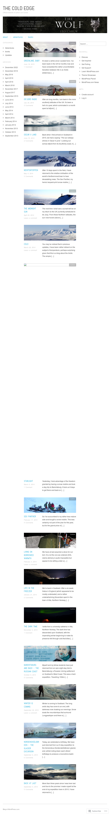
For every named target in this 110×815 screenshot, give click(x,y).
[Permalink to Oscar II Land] (50, 124)
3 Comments (28, 105)
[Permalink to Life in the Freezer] (50, 577)
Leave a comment (30, 218)
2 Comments (28, 141)
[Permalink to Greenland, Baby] (50, 50)
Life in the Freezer (29, 590)
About (5, 37)
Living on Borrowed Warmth (29, 555)
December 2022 (11, 67)
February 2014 (11, 121)
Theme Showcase (89, 75)
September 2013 (11, 135)
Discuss (85, 57)
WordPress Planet (89, 78)
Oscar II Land (30, 134)
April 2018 (9, 81)
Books (30, 37)
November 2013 (11, 128)
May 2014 (9, 110)
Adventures (18, 37)
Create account (88, 94)
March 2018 (9, 85)
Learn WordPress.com (90, 71)
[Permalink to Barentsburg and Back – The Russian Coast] (50, 654)
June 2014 (9, 107)
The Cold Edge (19, 8)
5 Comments (28, 522)
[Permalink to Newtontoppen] (50, 159)
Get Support (86, 67)
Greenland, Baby (32, 60)
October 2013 (10, 132)
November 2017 (11, 89)
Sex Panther (30, 516)
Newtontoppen (31, 170)
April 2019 (9, 78)
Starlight (28, 481)
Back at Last (30, 783)
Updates (72, 43)
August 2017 (10, 92)
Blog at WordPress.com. (11, 809)
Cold (26, 244)
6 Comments (28, 757)
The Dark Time (30, 626)
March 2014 (9, 117)
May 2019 (9, 74)
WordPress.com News (90, 82)
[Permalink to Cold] (50, 233)
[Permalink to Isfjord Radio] (50, 88)
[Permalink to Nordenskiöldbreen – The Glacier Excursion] (50, 731)
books (7, 51)
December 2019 (11, 71)
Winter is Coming (28, 705)
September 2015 (11, 96)
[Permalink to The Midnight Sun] (50, 198)
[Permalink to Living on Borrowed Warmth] (50, 541)
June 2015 (9, 99)
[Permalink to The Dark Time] (50, 616)
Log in (84, 98)
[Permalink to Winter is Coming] (50, 693)
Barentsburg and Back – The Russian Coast (31, 668)
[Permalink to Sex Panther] (50, 506)
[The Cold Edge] (55, 26)
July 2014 (9, 103)
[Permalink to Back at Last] (50, 772)
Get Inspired (86, 60)
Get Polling (86, 64)
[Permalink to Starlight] (50, 371)
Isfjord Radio (30, 99)
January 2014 (10, 125)
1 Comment (28, 67)
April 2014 (9, 114)
